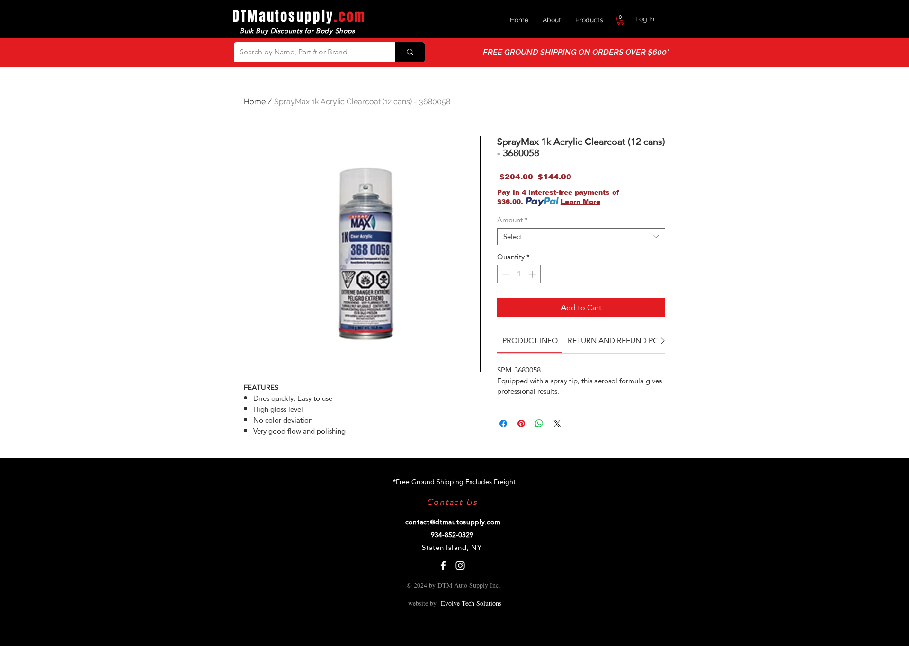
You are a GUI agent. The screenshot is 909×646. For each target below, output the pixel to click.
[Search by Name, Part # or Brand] (410, 52)
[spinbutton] (519, 274)
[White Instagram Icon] (460, 565)
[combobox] (581, 236)
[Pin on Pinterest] (521, 423)
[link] (530, 340)
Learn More (580, 201)
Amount (512, 220)
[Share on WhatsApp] (539, 423)
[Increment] (533, 274)
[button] (620, 20)
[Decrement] (505, 274)
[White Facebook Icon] (443, 565)
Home (255, 101)
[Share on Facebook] (503, 423)
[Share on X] (557, 423)
